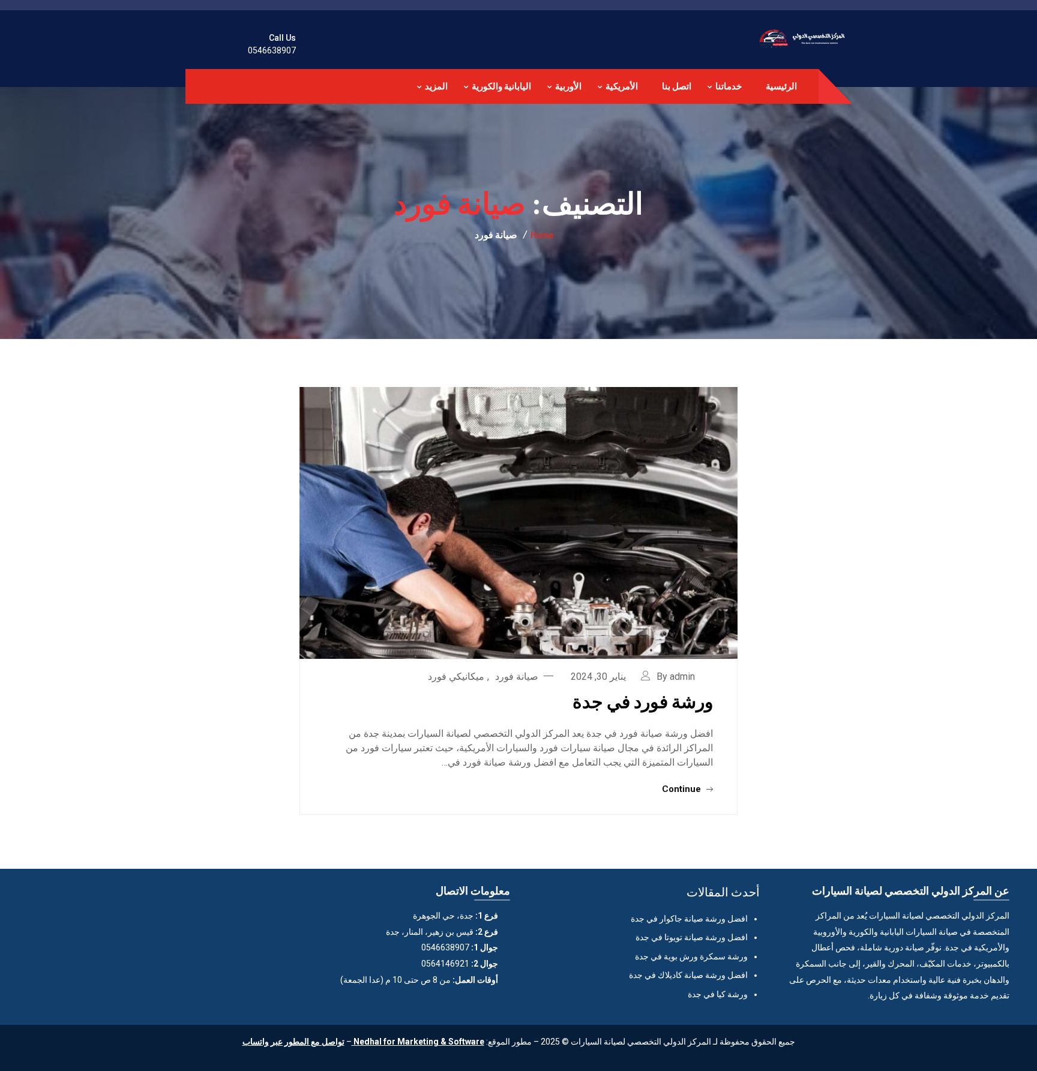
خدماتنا (728, 86)
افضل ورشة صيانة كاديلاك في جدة (688, 975)
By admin (676, 676)
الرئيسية (781, 86)
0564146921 (445, 963)
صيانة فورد (516, 676)
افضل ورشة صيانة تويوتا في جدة (692, 937)
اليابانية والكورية (501, 86)
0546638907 (272, 50)
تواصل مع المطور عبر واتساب (293, 1041)
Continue (682, 789)
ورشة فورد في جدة (643, 701)
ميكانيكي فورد (456, 676)
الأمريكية (622, 86)
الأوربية (568, 86)
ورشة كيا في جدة (718, 994)
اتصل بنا (676, 86)
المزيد (436, 86)
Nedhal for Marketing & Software (418, 1041)
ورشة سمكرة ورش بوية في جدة (691, 956)
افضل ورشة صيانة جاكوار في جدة (689, 918)
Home (542, 235)
